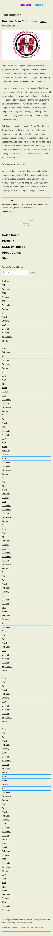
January (5, 297)
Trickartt (25, 4)
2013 (4, 596)
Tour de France (26, 208)
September (7, 289)
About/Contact (12, 252)
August (5, 309)
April (4, 384)
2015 (4, 502)
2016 (4, 458)
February (6, 352)
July (4, 313)
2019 (4, 356)
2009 (4, 753)
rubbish (13, 201)
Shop (5, 258)
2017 (4, 427)
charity (22, 204)
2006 (4, 824)
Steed (16, 208)
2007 (4, 788)
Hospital (29, 204)
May (4, 348)
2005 (4, 859)
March (4, 317)
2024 (4, 285)
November (6, 333)
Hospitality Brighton (27, 81)
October (5, 360)
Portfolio (8, 241)
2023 (4, 293)
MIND (11, 208)
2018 (4, 396)
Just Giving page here (24, 183)
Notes (39, 4)
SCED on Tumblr (13, 246)
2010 (4, 702)
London (5, 208)
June (4, 376)
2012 (4, 623)
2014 (4, 549)
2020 (4, 325)
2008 (4, 776)
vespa (35, 208)
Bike (10, 204)
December (6, 305)
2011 (4, 651)
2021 (4, 301)
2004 (4, 902)
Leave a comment (9, 211)
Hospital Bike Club (15, 21)
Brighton (16, 204)
